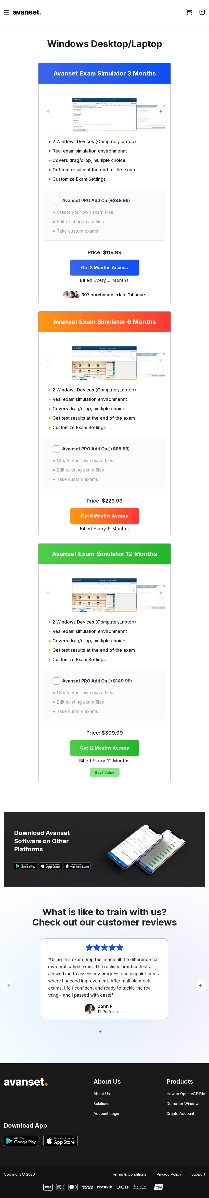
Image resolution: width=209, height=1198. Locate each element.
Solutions (101, 1103)
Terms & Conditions (129, 1174)
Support (198, 1174)
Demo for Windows (183, 1103)
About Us (102, 1094)
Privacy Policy (168, 1174)
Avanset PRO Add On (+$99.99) (96, 449)
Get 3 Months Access (104, 267)
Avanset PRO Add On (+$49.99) (96, 201)
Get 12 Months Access (104, 748)
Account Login (106, 1113)
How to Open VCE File (185, 1094)
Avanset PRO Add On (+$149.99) (97, 681)
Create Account (180, 1113)
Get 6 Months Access (104, 516)
